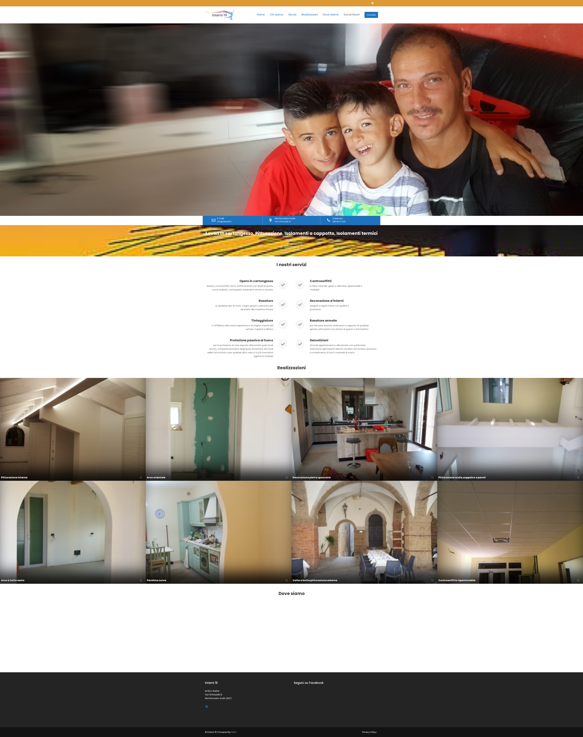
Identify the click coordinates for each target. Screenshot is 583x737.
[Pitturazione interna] (73, 429)
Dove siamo (331, 14)
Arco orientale (156, 477)
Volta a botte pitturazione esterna (315, 580)
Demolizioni (319, 340)
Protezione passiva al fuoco (251, 340)
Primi (233, 732)
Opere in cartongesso (256, 281)
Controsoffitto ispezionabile (456, 580)
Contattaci (291, 247)
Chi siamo (276, 14)
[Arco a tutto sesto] (73, 532)
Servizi (292, 14)
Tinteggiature (262, 320)
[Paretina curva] (219, 532)
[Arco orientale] (219, 429)
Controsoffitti (321, 281)
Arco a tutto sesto (12, 580)
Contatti (371, 14)
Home (261, 14)
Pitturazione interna (14, 477)
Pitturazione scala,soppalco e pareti (462, 477)
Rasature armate (323, 320)
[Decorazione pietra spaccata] (364, 429)
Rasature (266, 301)
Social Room (352, 14)
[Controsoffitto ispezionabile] (510, 532)
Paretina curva (156, 580)
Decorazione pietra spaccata (312, 477)
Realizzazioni (310, 14)
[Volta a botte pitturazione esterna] (364, 532)
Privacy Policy (369, 732)
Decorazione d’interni (327, 301)
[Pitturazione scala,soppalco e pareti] (510, 429)
